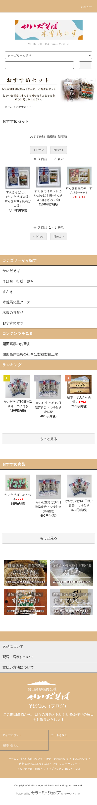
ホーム (8, 107)
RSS (67, 768)
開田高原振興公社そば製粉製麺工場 (30, 354)
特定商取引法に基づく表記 (34, 763)
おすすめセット (25, 107)
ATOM (76, 768)
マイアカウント (12, 735)
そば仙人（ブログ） (48, 705)
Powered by (23, 793)
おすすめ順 (37, 136)
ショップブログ (52, 768)
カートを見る (59, 735)
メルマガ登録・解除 (28, 768)
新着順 (62, 136)
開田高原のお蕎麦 (16, 344)
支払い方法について (31, 758)
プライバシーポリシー (65, 763)
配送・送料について (58, 758)
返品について (80, 758)
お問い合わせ (10, 745)
